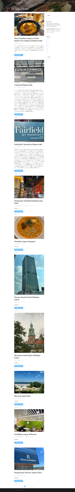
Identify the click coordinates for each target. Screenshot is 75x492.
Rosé (47, 46)
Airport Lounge (20, 252)
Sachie (22, 43)
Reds (47, 43)
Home (41, 2)
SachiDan (17, 3)
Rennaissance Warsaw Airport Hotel (28, 472)
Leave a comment (22, 87)
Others (47, 41)
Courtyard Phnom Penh (23, 85)
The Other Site (54, 2)
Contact (48, 2)
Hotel (18, 117)
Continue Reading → (19, 114)
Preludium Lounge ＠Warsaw (25, 434)
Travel (47, 49)
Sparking (47, 48)
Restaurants (48, 45)
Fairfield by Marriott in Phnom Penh (28, 144)
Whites (47, 51)
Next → (33, 486)
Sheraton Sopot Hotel (22, 396)
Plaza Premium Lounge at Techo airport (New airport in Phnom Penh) (28, 39)
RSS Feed (59, 2)
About (44, 2)
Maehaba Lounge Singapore (24, 241)
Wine (20, 407)
